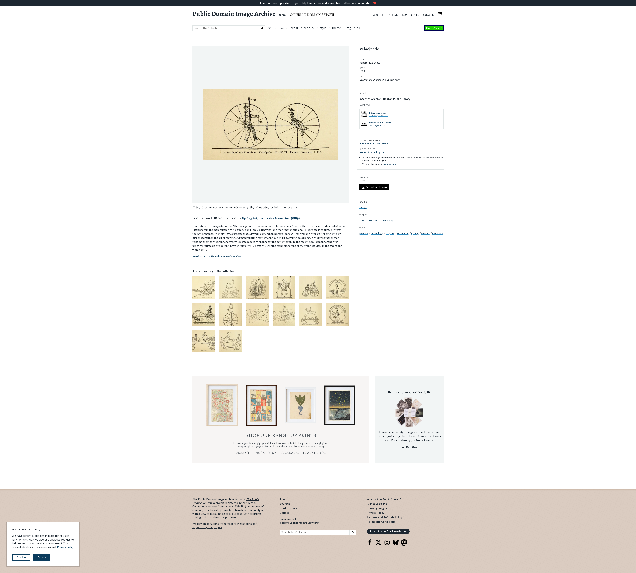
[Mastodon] (404, 545)
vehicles (425, 233)
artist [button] (294, 28)
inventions (437, 233)
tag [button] (348, 28)
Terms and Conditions (381, 522)
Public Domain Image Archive (234, 13)
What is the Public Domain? (384, 499)
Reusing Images (377, 508)
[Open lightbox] (270, 124)
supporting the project (207, 527)
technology (377, 233)
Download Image (376, 187)
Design (363, 207)
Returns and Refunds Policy (384, 517)
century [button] (309, 28)
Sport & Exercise (368, 220)
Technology (386, 220)
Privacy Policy (375, 513)
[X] (378, 544)
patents (363, 233)
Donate (428, 15)
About (378, 15)
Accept (42, 557)
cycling (415, 233)
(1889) (271, 218)
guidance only (389, 163)
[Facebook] (370, 544)
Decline (21, 557)
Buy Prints (410, 15)
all (358, 28)
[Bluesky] (396, 544)
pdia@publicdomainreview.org (299, 523)
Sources (392, 15)
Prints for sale (289, 508)
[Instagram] (387, 544)
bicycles (390, 233)
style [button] (323, 28)
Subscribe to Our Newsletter (388, 531)
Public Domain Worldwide (374, 143)
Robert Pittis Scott (369, 62)
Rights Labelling (377, 503)
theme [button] (336, 28)
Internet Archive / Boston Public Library (384, 99)
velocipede (402, 233)
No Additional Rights (371, 152)
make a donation (361, 3)
